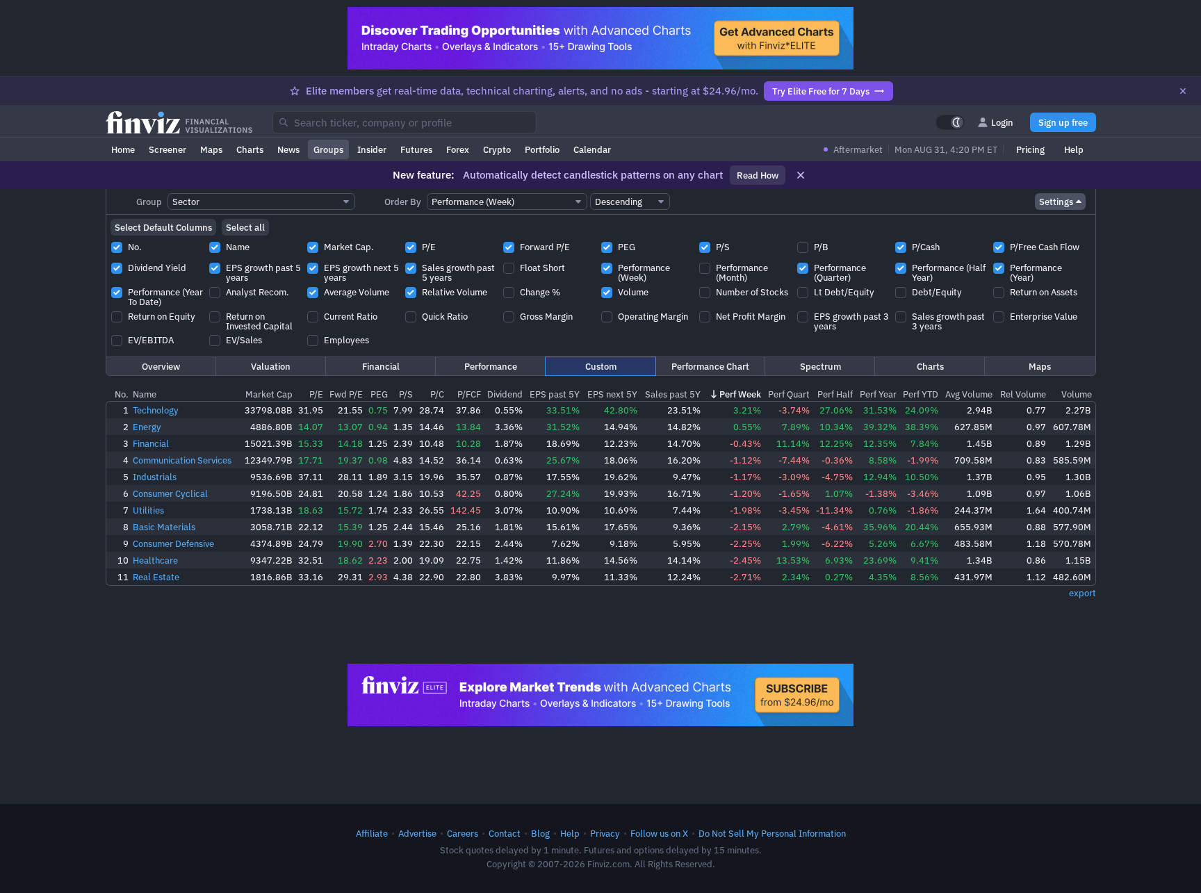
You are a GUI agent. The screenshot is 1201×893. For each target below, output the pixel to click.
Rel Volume (1023, 394)
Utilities (148, 510)
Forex (457, 149)
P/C (437, 394)
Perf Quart (789, 394)
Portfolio (542, 149)
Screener (167, 149)
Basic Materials (164, 526)
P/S (406, 394)
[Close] (1183, 91)
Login (1002, 122)
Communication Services (182, 460)
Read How (757, 175)
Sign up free (1063, 122)
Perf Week (740, 394)
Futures (416, 149)
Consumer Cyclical (170, 493)
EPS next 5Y (612, 394)
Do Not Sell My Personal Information (772, 833)
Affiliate (372, 833)
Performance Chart (710, 366)
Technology (156, 410)
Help (1074, 149)
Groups (328, 149)
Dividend (505, 394)
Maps (211, 149)
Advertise (417, 833)
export (1082, 592)
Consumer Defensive (173, 543)
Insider (371, 149)
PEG (379, 394)
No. (122, 394)
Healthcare (155, 560)
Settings (1056, 201)
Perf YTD (920, 394)
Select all (245, 227)
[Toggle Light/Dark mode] (950, 122)
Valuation (271, 366)
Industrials (155, 476)
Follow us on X (659, 833)
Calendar (592, 149)
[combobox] (404, 122)
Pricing (1030, 149)
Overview (161, 366)
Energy (147, 426)
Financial (381, 366)
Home (123, 149)
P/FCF (469, 394)
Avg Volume (968, 394)
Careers (462, 833)
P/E (316, 394)
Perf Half (835, 394)
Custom (600, 366)
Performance (490, 366)
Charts (249, 149)
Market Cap (269, 394)
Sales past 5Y (673, 394)
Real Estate (156, 576)
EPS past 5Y (555, 394)
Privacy (605, 833)
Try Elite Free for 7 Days (820, 91)
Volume (1076, 394)
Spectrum (820, 366)
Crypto (497, 149)
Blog (540, 833)
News (288, 149)
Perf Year (878, 394)
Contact (505, 833)
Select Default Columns (163, 227)
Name (144, 394)
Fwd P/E (346, 394)
